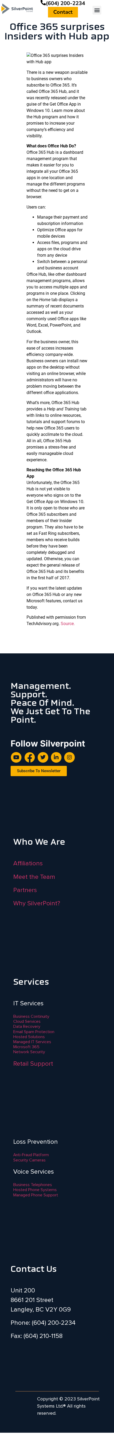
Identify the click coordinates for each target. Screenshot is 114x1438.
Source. (68, 623)
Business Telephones (32, 1184)
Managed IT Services (32, 1041)
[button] (97, 10)
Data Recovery (26, 1026)
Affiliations (28, 863)
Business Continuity (31, 1016)
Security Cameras (29, 1160)
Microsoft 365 (26, 1047)
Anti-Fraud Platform (31, 1154)
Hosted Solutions (29, 1036)
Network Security (29, 1052)
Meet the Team (34, 877)
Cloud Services (27, 1021)
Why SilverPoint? (36, 903)
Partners (25, 890)
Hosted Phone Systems (35, 1189)
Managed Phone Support (35, 1195)
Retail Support (33, 1064)
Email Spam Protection (33, 1031)
